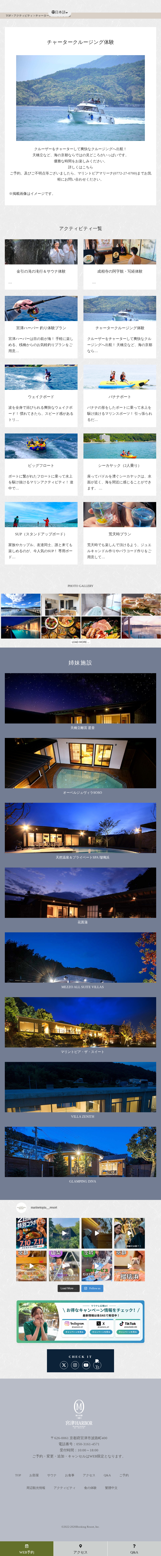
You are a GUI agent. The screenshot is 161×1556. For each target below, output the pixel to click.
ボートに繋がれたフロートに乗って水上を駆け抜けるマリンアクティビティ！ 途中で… (40, 482)
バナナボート (120, 397)
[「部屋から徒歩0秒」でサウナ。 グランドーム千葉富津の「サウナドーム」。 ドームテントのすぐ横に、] (129, 1233)
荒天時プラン (120, 534)
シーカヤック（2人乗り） (120, 465)
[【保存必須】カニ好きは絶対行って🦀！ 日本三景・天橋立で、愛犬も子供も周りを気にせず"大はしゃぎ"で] (129, 1266)
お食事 (69, 1475)
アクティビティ (65, 1488)
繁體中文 (111, 1488)
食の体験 (90, 1488)
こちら (87, 167)
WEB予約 (26, 1552)
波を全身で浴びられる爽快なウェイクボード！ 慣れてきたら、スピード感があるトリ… (40, 414)
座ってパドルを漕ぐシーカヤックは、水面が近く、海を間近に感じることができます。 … (119, 482)
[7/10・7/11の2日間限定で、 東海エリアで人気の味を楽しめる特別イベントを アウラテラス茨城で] (31, 1233)
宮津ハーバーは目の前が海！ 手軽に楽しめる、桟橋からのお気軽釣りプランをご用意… (40, 345)
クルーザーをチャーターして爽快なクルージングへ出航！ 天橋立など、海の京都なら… (119, 345)
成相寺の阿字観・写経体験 (120, 271)
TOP (18, 1475)
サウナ (52, 1475)
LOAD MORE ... (80, 642)
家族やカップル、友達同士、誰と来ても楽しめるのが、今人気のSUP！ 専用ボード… (40, 551)
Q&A (107, 1475)
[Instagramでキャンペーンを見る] (74, 1331)
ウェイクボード (41, 397)
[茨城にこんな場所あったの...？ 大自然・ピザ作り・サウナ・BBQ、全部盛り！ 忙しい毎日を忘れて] (64, 1233)
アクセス (89, 1475)
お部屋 (34, 1475)
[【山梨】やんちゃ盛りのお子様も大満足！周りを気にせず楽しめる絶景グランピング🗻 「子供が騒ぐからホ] (64, 1266)
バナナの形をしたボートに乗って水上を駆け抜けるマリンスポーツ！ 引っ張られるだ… (119, 414)
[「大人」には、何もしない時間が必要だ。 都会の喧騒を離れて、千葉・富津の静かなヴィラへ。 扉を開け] (97, 1233)
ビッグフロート (41, 465)
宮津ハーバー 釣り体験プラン (41, 328)
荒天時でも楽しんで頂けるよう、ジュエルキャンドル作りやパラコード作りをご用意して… (119, 551)
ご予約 (124, 1475)
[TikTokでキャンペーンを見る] (125, 1331)
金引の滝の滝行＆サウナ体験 (41, 271)
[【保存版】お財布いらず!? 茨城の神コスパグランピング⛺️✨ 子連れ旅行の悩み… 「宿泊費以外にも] (97, 1266)
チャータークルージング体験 (119, 328)
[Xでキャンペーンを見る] (100, 1331)
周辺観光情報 (35, 1488)
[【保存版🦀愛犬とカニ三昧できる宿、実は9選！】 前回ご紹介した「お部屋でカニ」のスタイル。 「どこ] (31, 1266)
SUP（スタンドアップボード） (41, 534)
